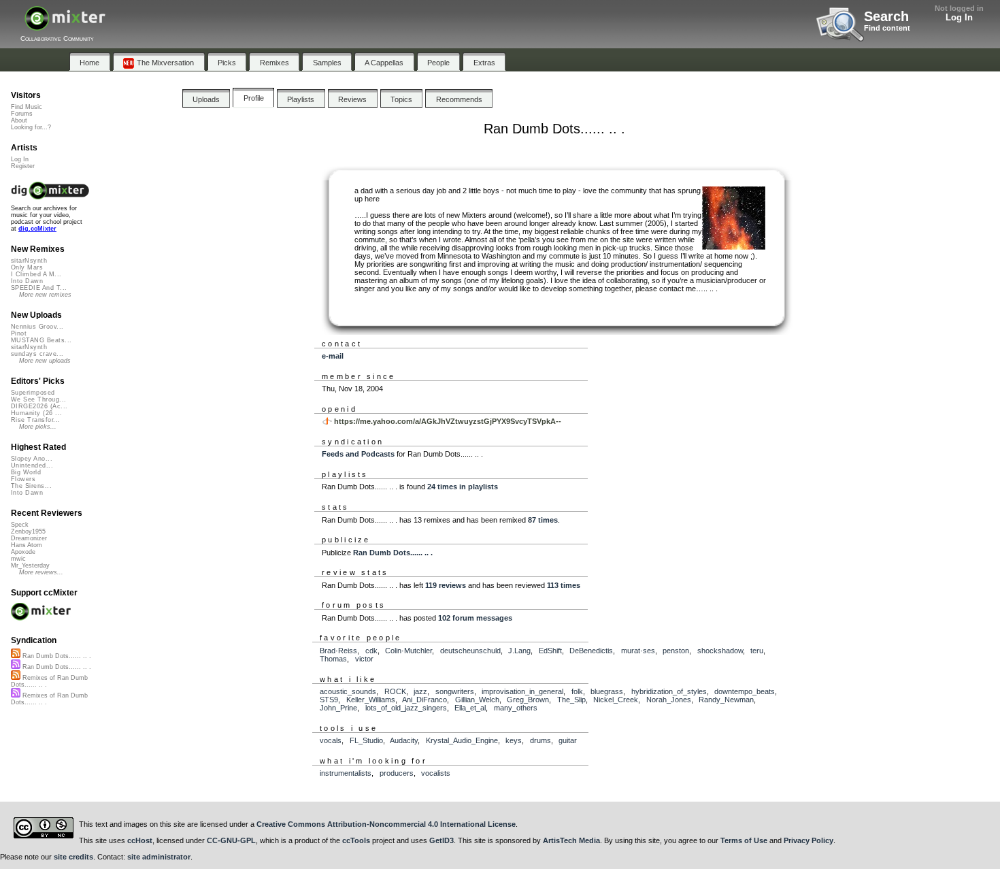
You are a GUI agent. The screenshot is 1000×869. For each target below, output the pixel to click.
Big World (26, 472)
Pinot (19, 333)
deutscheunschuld (470, 650)
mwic (18, 558)
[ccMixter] (65, 25)
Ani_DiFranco (424, 699)
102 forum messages (475, 618)
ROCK (395, 691)
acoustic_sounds (348, 691)
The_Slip (571, 699)
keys (513, 740)
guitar (568, 740)
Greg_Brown (528, 699)
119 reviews (445, 585)
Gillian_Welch (477, 699)
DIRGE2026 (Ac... (39, 406)
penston (676, 650)
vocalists (435, 773)
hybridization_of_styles (669, 691)
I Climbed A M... (36, 274)
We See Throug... (38, 399)
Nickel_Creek (615, 699)
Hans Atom (26, 545)
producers (397, 773)
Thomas (333, 659)
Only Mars (27, 267)
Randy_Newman (726, 699)
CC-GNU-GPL (231, 840)
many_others (515, 708)
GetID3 (441, 840)
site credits (73, 857)
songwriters (454, 691)
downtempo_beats (744, 691)
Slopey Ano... (31, 458)
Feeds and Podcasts (358, 454)
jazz (420, 691)
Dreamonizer (29, 538)
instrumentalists (345, 773)
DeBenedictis (591, 650)
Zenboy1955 (28, 531)
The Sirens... (31, 485)
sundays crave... (37, 353)
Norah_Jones (668, 699)
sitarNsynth (29, 260)
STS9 (329, 699)
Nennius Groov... (37, 326)
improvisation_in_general (522, 691)
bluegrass (606, 691)
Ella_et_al (470, 708)
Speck (20, 524)
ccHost (139, 840)
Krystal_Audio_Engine (462, 740)
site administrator (158, 857)
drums (540, 740)
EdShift (550, 650)
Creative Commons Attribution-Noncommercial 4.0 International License (386, 824)
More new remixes (45, 294)
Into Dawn (27, 281)
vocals (330, 740)
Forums (22, 113)
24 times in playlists (462, 486)
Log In (959, 17)
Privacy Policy (808, 840)
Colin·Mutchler (408, 650)
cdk (371, 650)
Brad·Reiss (338, 650)
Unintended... (32, 465)
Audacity (404, 740)
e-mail (333, 356)
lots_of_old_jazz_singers (406, 708)
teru (756, 650)
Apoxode (23, 551)
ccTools (356, 840)
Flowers (23, 479)
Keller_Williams (370, 699)
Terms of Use (743, 840)
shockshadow (720, 650)
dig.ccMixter (37, 228)
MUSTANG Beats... (41, 340)
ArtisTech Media (571, 840)
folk (577, 691)
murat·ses (638, 650)
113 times (563, 585)
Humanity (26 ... (36, 413)
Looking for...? (31, 127)
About (19, 120)
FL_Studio (366, 740)
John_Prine (338, 708)
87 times (543, 520)
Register (23, 166)
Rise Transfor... (35, 419)
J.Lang (519, 650)
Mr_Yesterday (30, 565)
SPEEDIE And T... (39, 287)
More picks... (37, 426)
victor (364, 659)
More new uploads (45, 360)
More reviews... (41, 572)
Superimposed (33, 392)
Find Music (26, 106)
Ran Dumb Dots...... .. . (393, 552)
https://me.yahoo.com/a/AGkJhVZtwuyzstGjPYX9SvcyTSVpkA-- (447, 421)
